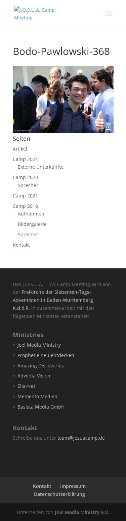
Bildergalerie (32, 224)
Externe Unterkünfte (41, 167)
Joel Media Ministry (39, 345)
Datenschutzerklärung (59, 494)
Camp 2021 (25, 195)
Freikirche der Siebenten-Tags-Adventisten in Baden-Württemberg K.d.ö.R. (53, 300)
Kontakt (21, 245)
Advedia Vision (33, 375)
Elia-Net (26, 386)
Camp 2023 (25, 177)
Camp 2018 (25, 206)
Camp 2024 (25, 159)
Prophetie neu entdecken (45, 355)
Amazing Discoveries (40, 365)
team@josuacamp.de (81, 438)
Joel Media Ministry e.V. (82, 512)
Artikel (20, 149)
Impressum (73, 486)
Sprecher (28, 185)
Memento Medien (37, 396)
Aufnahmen (31, 213)
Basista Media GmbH (41, 407)
